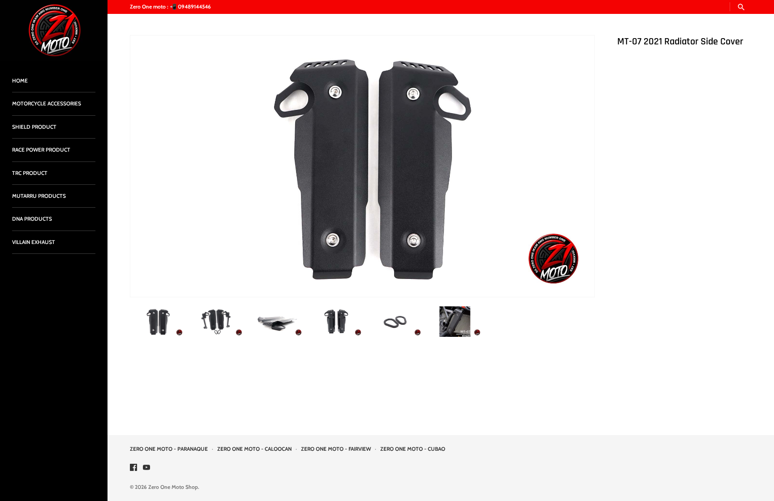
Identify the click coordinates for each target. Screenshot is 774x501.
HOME (20, 81)
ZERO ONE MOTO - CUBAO (412, 449)
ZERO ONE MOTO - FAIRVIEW (336, 449)
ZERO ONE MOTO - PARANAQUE (169, 449)
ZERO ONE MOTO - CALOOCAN (254, 449)
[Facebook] (133, 468)
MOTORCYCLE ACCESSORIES (46, 103)
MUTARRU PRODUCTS (39, 196)
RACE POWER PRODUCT (41, 150)
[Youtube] (146, 468)
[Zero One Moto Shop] (54, 30)
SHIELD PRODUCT (34, 127)
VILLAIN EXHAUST (33, 242)
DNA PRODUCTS (32, 219)
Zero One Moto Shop (173, 487)
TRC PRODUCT (29, 173)
